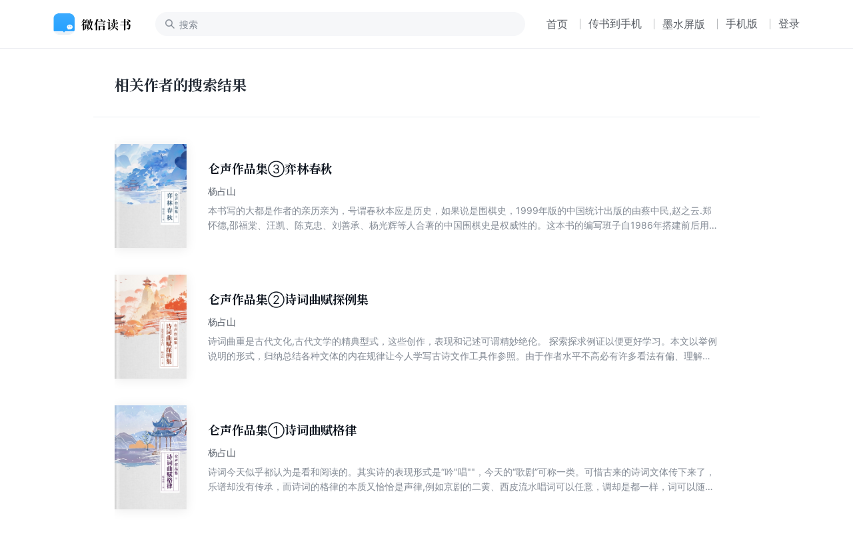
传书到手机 (615, 23)
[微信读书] (97, 24)
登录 (789, 23)
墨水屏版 (683, 24)
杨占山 (222, 191)
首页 (557, 24)
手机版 (742, 23)
